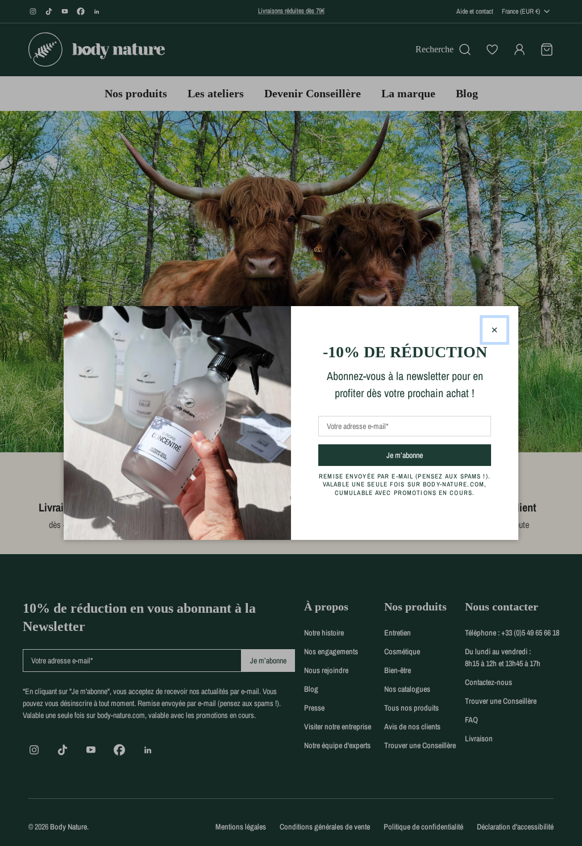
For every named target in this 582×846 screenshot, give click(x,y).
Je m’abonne (424, 454)
